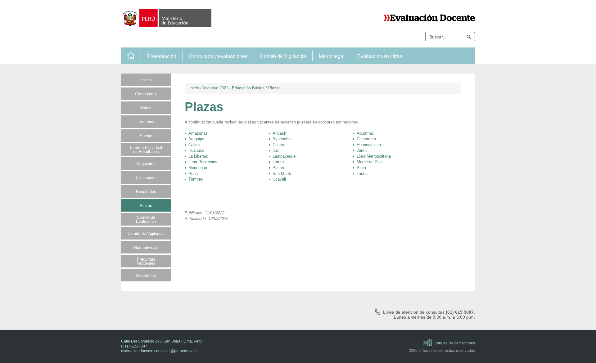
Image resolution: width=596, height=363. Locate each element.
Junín (362, 150)
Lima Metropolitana (374, 156)
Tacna (362, 173)
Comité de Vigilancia (283, 56)
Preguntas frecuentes (146, 261)
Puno (193, 173)
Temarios (146, 121)
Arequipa (196, 139)
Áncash (279, 133)
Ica (275, 150)
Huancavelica (369, 144)
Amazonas (198, 133)
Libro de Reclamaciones (454, 343)
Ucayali (279, 179)
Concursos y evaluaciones (218, 56)
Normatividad (146, 247)
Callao (194, 144)
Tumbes (195, 179)
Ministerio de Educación (166, 18)
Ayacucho (282, 139)
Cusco (278, 144)
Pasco (278, 167)
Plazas (146, 205)
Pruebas (145, 135)
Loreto (278, 161)
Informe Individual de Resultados (146, 149)
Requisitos (146, 163)
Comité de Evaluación (146, 219)
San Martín (282, 173)
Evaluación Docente (429, 17)
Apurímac (365, 133)
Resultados (146, 191)
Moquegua (197, 167)
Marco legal (332, 56)
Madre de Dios (370, 161)
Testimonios (146, 275)
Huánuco (196, 150)
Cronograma (146, 94)
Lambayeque (284, 156)
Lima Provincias (202, 161)
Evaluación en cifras (379, 56)
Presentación (161, 56)
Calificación (146, 177)
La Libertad (198, 156)
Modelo (145, 107)
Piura (361, 167)
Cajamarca (366, 139)
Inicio (131, 56)
